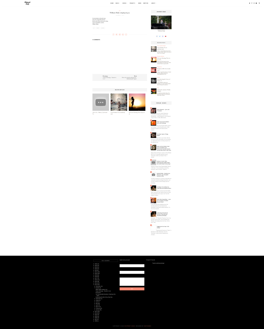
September (98, 298)
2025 (96, 265)
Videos (124, 3)
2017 (96, 278)
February (98, 308)
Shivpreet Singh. (129, 326)
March (97, 306)
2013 (96, 284)
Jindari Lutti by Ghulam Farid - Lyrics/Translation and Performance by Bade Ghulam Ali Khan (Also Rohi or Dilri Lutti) (164, 148)
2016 (96, 279)
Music (117, 3)
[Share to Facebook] (113, 34)
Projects (132, 3)
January (97, 309)
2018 (96, 276)
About (153, 3)
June (97, 301)
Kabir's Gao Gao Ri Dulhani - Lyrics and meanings (163, 122)
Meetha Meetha (160, 56)
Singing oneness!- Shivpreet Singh (161, 30)
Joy (120, 10)
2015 (96, 281)
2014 (96, 283)
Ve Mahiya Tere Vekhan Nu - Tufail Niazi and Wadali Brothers (164, 187)
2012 (96, 311)
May (97, 303)
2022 (96, 270)
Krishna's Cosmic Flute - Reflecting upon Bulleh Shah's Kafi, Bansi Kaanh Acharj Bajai (163, 162)
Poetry (98, 28)
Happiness (159, 66)
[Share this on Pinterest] (120, 34)
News (139, 3)
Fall (158, 87)
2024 (96, 267)
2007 (96, 319)
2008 (96, 317)
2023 (96, 268)
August (97, 300)
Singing (102, 28)
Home (112, 3)
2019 (96, 275)
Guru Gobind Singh (161, 45)
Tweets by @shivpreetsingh (158, 263)
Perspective (98, 292)
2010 (96, 314)
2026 (96, 263)
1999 (96, 320)
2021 (96, 271)
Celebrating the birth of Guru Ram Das (104, 297)
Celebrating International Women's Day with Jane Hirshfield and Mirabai (162, 214)
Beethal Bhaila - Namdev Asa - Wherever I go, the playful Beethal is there (163, 175)
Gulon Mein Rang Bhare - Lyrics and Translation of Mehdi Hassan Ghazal (164, 201)
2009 (96, 316)
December (98, 286)
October (97, 287)
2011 (96, 313)
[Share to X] (117, 34)
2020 (96, 273)
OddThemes (147, 326)
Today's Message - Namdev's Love (103, 291)
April (97, 305)
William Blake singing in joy (101, 289)
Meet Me (145, 3)
